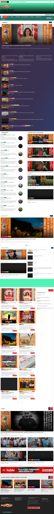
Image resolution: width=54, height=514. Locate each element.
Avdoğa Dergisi (7, 10)
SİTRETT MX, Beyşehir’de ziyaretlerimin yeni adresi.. (36, 448)
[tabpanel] (27, 37)
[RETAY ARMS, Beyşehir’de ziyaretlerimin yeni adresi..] (13, 456)
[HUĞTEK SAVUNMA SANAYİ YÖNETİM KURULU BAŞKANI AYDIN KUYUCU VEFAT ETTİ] (27, 421)
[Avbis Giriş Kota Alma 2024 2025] (30, 257)
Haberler (10, 77)
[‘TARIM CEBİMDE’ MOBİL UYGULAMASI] (30, 251)
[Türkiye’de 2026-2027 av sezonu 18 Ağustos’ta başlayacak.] (5, 79)
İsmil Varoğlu (2, 197)
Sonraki (22, 402)
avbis (36, 155)
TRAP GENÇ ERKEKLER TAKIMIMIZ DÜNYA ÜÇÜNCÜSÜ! (19, 105)
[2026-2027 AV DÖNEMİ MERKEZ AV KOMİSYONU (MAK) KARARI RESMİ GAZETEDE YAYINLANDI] (5, 121)
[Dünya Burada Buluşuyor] (34, 484)
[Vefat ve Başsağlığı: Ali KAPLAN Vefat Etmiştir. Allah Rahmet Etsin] (13, 442)
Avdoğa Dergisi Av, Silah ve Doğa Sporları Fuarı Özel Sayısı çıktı (19, 126)
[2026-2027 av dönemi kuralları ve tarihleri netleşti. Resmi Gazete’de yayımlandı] (5, 114)
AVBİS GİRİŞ (17, 16)
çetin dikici (2, 189)
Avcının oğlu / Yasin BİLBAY (5, 174)
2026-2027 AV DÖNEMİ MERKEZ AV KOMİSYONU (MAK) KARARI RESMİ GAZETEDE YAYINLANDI (26, 119)
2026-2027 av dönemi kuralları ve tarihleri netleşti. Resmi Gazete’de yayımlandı (21, 112)
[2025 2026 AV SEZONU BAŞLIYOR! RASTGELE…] (13, 254)
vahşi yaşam (48, 155)
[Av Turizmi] (30, 263)
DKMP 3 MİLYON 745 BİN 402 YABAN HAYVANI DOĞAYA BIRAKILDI (25, 348)
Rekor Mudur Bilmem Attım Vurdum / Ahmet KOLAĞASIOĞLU (9, 166)
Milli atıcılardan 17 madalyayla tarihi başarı (11, 45)
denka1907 (3, 47)
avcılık (12, 77)
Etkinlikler (13, 91)
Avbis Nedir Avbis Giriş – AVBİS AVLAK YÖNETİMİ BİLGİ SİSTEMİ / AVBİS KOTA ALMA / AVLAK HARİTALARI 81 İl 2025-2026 (13, 275)
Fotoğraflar (3, 19)
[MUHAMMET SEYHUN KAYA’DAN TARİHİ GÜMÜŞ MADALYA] (5, 66)
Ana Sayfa (5, 16)
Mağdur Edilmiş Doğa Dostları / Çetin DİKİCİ (7, 190)
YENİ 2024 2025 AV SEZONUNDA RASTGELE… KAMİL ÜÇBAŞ (38, 158)
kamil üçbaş (31, 125)
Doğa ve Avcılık (20, 125)
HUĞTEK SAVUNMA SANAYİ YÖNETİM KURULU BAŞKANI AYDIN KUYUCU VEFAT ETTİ (22, 432)
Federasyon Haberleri (27, 125)
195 (17, 402)
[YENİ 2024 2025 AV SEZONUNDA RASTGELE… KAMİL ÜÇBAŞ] (40, 153)
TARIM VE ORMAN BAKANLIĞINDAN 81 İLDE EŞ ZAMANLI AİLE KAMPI (22, 92)
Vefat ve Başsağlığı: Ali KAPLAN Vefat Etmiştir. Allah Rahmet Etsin (11, 448)
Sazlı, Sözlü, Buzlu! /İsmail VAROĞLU (6, 198)
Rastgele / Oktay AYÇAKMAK (5, 150)
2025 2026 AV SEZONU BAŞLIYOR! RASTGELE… (9, 260)
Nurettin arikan (2, 181)
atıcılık (12, 84)
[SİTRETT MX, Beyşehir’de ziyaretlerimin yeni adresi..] (40, 442)
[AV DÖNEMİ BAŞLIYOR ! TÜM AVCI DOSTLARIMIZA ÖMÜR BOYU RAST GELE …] (40, 194)
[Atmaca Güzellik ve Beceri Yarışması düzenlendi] (47, 484)
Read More (14, 308)
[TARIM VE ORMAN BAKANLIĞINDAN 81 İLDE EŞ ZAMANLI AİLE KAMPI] (5, 93)
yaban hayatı (14, 77)
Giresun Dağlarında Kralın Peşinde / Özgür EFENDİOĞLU (9, 158)
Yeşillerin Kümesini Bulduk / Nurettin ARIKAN (7, 182)
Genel (31, 184)
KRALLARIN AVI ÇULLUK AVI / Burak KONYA (8, 206)
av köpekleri (33, 155)
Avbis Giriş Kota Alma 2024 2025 (37, 255)
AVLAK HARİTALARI (24, 16)
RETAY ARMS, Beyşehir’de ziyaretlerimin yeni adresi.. (9, 462)
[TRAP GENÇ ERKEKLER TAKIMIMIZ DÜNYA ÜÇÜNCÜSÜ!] (5, 107)
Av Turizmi (34, 261)
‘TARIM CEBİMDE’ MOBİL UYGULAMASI (39, 249)
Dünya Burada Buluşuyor (31, 489)
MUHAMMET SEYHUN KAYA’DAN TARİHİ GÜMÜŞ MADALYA (20, 64)
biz (8, 16)
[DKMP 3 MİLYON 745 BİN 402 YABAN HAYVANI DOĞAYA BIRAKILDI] (5, 100)
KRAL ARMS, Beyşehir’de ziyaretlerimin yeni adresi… (36, 462)
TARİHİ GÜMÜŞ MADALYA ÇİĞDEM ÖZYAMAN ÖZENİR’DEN (19, 71)
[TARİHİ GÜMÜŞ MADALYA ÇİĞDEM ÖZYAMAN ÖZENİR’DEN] (5, 73)
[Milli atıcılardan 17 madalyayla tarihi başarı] (27, 34)
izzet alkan (2, 134)
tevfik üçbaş (45, 155)
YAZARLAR (32, 16)
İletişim (12, 16)
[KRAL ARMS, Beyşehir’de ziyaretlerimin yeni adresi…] (40, 456)
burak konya (2, 205)
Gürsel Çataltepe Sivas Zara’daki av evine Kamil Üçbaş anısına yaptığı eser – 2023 (40, 186)
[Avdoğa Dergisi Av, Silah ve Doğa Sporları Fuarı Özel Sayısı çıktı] (5, 127)
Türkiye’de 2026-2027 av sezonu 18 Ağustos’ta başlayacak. (44, 55)
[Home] (2, 17)
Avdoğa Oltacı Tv (39, 16)
